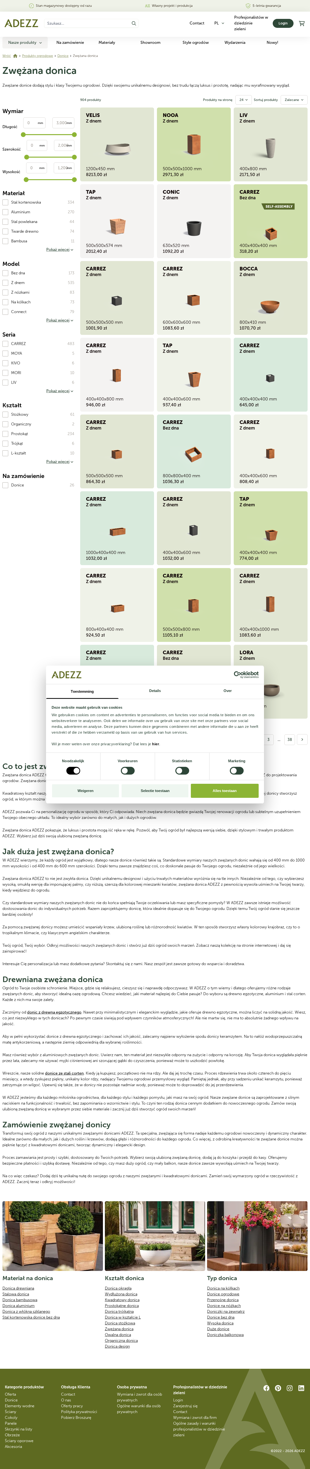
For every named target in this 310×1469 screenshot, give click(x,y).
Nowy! (272, 42)
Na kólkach (21, 302)
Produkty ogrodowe (37, 56)
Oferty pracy (72, 1406)
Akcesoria (13, 1446)
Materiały (107, 42)
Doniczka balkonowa (225, 1334)
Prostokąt (19, 433)
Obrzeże (12, 1435)
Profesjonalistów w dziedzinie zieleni (251, 23)
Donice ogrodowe (223, 1294)
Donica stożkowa (120, 1323)
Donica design (117, 1346)
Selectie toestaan (155, 791)
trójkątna (126, 1311)
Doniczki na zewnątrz (226, 1311)
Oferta (10, 1394)
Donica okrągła (118, 1288)
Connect (18, 311)
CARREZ (18, 343)
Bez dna (18, 273)
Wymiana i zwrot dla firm (195, 1417)
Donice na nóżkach (224, 1305)
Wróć (6, 56)
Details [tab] (155, 691)
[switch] (128, 771)
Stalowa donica (15, 1294)
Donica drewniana (18, 1288)
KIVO (15, 363)
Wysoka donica (220, 1323)
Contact (68, 1394)
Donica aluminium (18, 1305)
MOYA (16, 353)
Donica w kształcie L (123, 1317)
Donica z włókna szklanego (26, 1311)
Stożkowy (19, 414)
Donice (63, 56)
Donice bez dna (220, 1317)
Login (283, 23)
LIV (13, 382)
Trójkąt (17, 443)
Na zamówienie (70, 42)
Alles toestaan (225, 791)
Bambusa (19, 241)
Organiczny (21, 424)
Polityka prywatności (79, 1411)
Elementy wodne (19, 1406)
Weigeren (85, 791)
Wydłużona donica (121, 1294)
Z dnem (18, 282)
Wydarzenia (235, 42)
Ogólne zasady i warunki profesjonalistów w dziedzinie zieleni (199, 1429)
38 (289, 739)
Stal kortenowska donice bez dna (31, 1317)
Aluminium (20, 212)
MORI (16, 372)
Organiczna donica (121, 1340)
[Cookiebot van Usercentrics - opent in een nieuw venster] (237, 674)
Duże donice (218, 1329)
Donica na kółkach (223, 1288)
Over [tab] (228, 691)
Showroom (150, 42)
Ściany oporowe (19, 1440)
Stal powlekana (24, 221)
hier (155, 744)
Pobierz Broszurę (76, 1417)
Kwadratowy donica (122, 1300)
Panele (11, 1423)
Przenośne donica (223, 1300)
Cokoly (11, 1417)
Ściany (10, 1411)
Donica (111, 1311)
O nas (66, 1400)
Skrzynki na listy (18, 1429)
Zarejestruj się (185, 1406)
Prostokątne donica (122, 1305)
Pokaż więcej (58, 249)
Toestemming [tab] (82, 691)
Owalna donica (118, 1334)
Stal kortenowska (26, 202)
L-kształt (18, 453)
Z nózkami (20, 292)
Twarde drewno (25, 231)
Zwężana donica (119, 1329)
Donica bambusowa (19, 1300)
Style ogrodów (196, 42)
